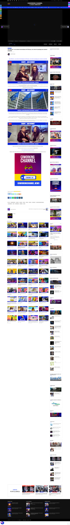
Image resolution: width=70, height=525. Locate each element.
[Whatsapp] (13, 194)
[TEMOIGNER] (10, 0)
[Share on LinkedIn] (17, 198)
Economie (17, 202)
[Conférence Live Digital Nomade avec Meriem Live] (46, 504)
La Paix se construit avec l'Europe (39, 202)
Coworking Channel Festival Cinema (56, 123)
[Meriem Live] (55, 302)
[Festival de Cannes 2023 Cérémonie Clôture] (52, 469)
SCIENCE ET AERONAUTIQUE (58, 346)
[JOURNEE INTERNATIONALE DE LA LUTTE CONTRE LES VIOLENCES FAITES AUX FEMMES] (52, 343)
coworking (12, 259)
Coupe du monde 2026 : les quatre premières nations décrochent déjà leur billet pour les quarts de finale (22, 284)
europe (24, 202)
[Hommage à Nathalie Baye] (9, 209)
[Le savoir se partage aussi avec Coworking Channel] (46, 515)
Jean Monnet (33, 202)
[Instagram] (57, 0)
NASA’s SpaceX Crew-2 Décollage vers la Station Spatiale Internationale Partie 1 (58, 291)
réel (29, 250)
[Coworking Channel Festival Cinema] (55, 123)
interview (30, 202)
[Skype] (14, 194)
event (14, 259)
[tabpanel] (55, 232)
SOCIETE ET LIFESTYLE (57, 336)
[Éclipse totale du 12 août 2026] (12, 243)
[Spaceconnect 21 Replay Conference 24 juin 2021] (52, 333)
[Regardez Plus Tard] (60, 0)
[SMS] (17, 194)
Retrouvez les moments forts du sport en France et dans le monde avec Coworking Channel (58, 97)
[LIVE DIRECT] (55, 415)
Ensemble (21, 202)
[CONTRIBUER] (12, 0)
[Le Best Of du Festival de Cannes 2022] (51, 424)
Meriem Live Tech (41, 259)
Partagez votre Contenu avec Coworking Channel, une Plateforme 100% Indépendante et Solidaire (43, 266)
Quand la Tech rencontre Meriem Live (42, 293)
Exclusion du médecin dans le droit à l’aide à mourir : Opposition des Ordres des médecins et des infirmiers (12, 303)
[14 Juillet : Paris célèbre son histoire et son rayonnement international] (33, 261)
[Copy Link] (0, 16)
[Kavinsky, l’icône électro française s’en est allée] (12, 252)
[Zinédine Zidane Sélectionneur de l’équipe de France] (22, 252)
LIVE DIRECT (53, 415)
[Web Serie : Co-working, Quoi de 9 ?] (52, 449)
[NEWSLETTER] (16, 0)
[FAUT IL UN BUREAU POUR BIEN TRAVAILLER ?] (55, 312)
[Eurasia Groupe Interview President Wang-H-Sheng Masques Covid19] (28, 504)
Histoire (27, 202)
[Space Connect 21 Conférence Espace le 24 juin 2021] (52, 394)
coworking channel (13, 202)
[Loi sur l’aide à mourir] (22, 299)
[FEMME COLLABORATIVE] (52, 369)
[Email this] (15, 198)
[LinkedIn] (54, 0)
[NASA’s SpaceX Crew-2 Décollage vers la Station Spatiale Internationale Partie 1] (52, 292)
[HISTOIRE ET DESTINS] (52, 358)
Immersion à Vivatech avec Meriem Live (32, 302)
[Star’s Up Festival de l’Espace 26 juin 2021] (55, 389)
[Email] (18, 194)
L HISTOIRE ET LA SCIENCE (57, 351)
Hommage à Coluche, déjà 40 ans (42, 302)
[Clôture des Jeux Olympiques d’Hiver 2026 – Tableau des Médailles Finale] (52, 108)
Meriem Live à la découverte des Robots (22, 293)
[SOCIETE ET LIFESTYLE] (52, 338)
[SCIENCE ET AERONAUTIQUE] (52, 348)
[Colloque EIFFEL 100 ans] (52, 317)
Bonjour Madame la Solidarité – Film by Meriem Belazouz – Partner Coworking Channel (58, 478)
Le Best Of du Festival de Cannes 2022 (57, 423)
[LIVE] (58, 0)
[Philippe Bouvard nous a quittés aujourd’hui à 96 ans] (46, 509)
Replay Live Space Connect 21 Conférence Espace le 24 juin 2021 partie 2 (56, 435)
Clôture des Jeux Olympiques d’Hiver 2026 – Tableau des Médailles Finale (57, 107)
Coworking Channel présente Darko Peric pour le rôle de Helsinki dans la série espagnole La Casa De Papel (55, 494)
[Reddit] (0, 15)
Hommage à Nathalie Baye (13, 209)
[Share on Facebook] (8, 198)
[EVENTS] (55, 247)
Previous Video (9, 207)
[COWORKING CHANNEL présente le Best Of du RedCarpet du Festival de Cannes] (55, 459)
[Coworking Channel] (9, 4)
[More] (20, 194)
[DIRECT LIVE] (8, 0)
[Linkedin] (9, 194)
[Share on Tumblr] (19, 198)
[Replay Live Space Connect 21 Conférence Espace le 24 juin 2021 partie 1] (51, 432)
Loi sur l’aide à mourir (20, 302)
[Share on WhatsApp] (13, 198)
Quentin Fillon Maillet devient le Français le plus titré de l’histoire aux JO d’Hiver (58, 112)
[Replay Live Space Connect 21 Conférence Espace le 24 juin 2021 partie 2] (51, 436)
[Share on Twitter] (11, 198)
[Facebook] (51, 0)
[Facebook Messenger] (12, 194)
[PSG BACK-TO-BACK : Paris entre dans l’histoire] (55, 88)
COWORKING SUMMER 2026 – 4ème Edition (33, 312)
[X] (0, 17)
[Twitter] (53, 0)
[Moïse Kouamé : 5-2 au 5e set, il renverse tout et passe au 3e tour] (52, 93)
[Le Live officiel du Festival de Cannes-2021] (51, 428)
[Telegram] (15, 194)
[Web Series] (55, 444)
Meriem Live (53, 302)
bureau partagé (9, 259)
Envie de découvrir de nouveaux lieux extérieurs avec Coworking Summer (27, 0)
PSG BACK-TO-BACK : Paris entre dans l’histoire (57, 88)
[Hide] (0, 19)
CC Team (14, 213)
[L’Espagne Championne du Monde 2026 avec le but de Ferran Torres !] (43, 252)
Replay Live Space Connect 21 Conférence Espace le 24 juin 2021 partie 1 (56, 431)
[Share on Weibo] (22, 198)
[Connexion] (61, 0)
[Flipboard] (19, 194)
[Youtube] (56, 0)
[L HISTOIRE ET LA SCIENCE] (52, 353)
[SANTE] (52, 363)
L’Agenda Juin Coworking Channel (21, 321)
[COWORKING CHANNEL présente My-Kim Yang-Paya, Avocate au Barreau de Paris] (28, 509)
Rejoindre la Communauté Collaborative (43, 312)
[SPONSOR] (14, 0)
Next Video (47, 207)
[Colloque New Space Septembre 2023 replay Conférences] (55, 271)
